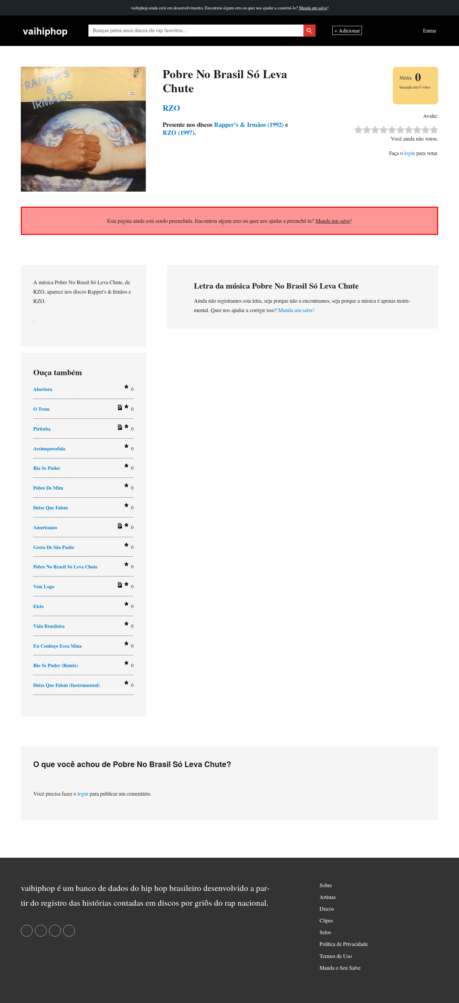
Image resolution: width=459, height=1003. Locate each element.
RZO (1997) (178, 132)
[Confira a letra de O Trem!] (119, 408)
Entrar (429, 30)
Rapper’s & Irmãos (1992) (248, 124)
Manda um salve (313, 8)
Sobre (326, 885)
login (409, 152)
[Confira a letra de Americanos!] (119, 527)
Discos (327, 908)
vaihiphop (45, 31)
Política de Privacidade (344, 943)
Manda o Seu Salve (340, 967)
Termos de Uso (336, 955)
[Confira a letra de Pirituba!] (119, 428)
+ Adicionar (347, 30)
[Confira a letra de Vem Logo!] (119, 586)
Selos (325, 932)
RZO (171, 107)
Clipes (326, 920)
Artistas (328, 896)
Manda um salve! (296, 309)
